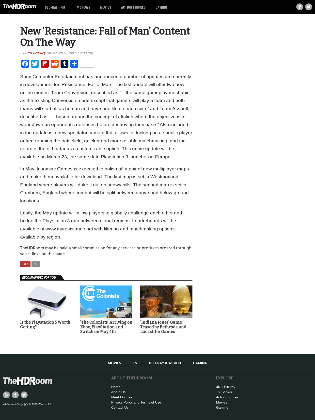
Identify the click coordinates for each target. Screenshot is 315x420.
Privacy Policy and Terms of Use (136, 402)
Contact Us (119, 407)
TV (135, 362)
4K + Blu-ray (225, 387)
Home (116, 387)
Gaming (161, 7)
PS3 (35, 264)
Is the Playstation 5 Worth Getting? (45, 324)
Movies (105, 7)
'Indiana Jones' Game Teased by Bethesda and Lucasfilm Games (163, 327)
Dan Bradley (35, 52)
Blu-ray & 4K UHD (165, 362)
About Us (118, 392)
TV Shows (82, 7)
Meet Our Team (123, 397)
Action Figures (133, 7)
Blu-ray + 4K (55, 7)
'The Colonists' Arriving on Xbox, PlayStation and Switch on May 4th (106, 327)
